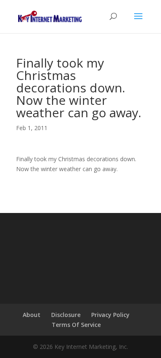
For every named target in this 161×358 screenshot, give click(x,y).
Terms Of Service (76, 325)
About (31, 315)
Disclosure (65, 315)
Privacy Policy (110, 315)
